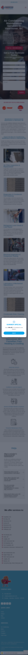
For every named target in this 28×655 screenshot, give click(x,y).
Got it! (14, 333)
